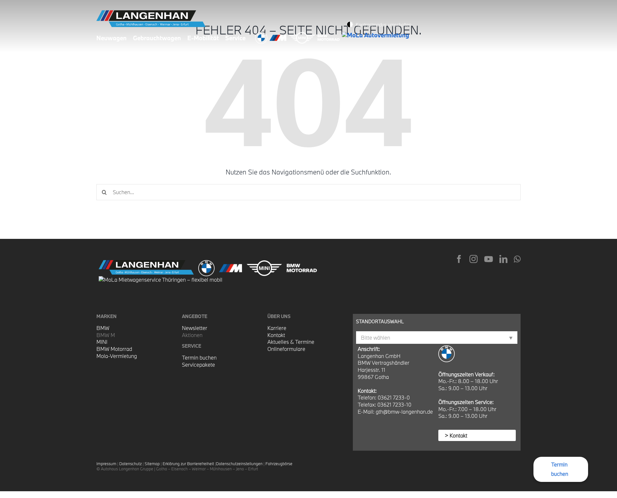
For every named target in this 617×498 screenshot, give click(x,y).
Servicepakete (198, 364)
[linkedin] (503, 259)
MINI (101, 341)
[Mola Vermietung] (376, 35)
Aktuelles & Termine (290, 341)
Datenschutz (130, 463)
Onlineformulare (286, 348)
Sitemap (152, 463)
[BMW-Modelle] (262, 35)
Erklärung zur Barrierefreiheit (188, 463)
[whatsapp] (517, 259)
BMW (102, 327)
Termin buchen (199, 357)
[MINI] (303, 35)
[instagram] (473, 259)
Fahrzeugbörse (278, 463)
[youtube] (488, 259)
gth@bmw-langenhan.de (404, 411)
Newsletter (194, 327)
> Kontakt (456, 435)
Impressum (106, 463)
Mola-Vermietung (116, 355)
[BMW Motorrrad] (329, 35)
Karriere (276, 327)
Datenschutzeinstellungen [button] (239, 463)
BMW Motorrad (114, 348)
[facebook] (459, 259)
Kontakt (276, 335)
